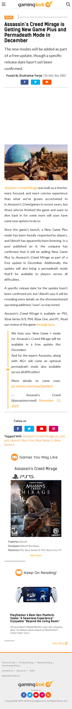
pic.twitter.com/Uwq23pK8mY (32, 386)
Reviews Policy (44, 662)
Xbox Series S (44, 440)
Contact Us (7, 670)
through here (45, 324)
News (8, 17)
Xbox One (27, 440)
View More (36, 555)
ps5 (6, 440)
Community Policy (11, 665)
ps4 (62, 436)
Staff (32, 670)
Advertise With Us (11, 675)
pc (57, 436)
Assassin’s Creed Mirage (20, 188)
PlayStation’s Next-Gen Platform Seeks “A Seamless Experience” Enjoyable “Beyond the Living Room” (35, 618)
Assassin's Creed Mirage (38, 436)
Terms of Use (8, 662)
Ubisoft (15, 440)
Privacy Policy (26, 662)
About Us (21, 670)
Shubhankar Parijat (30, 75)
